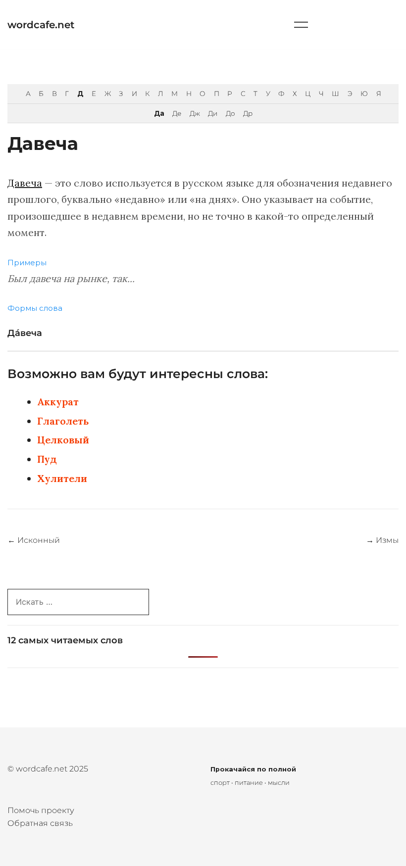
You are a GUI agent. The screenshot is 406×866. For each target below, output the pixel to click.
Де (176, 113)
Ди (212, 113)
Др (247, 113)
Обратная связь (40, 823)
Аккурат (58, 401)
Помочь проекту (40, 810)
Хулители (62, 478)
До (230, 113)
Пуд (47, 459)
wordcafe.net (40, 25)
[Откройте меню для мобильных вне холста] (301, 24)
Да (159, 113)
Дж (195, 113)
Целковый (63, 439)
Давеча (24, 183)
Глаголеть (63, 421)
